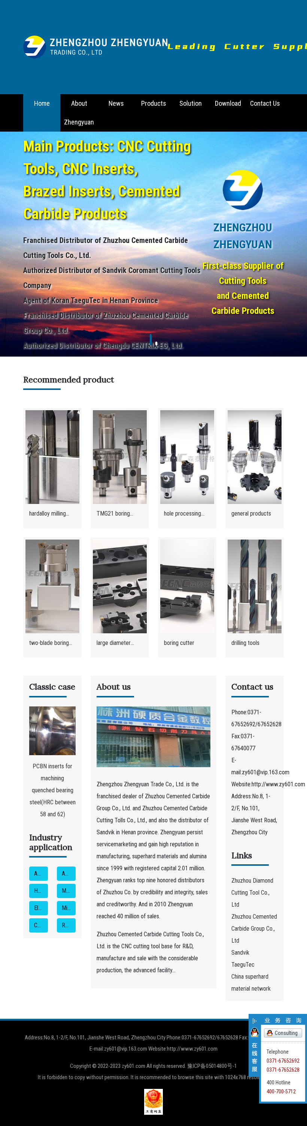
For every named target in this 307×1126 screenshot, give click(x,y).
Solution (190, 103)
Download (228, 103)
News (116, 103)
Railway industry (69, 925)
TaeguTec (243, 964)
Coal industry (41, 925)
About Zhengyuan (79, 112)
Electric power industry (41, 908)
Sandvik (240, 952)
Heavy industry (41, 890)
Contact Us (265, 103)
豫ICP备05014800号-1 (212, 1066)
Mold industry (69, 890)
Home (42, 103)
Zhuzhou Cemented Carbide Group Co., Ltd (254, 928)
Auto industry (41, 873)
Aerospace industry (69, 873)
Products (153, 103)
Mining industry (69, 908)
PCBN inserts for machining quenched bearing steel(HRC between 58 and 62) (53, 790)
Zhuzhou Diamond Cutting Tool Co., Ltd (252, 892)
